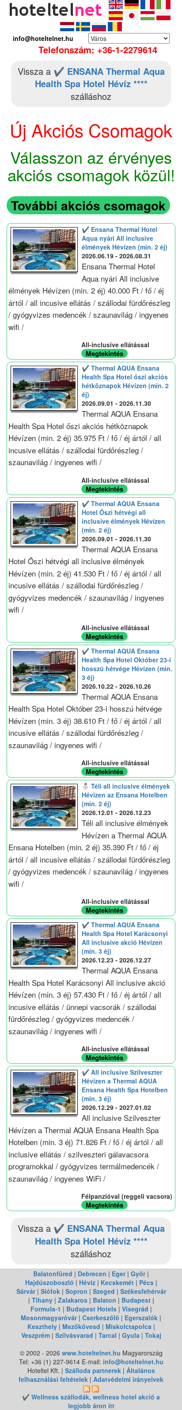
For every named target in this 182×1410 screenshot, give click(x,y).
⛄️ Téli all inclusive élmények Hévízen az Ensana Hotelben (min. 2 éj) (126, 795)
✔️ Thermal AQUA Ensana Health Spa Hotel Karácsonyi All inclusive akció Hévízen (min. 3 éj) (125, 937)
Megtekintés (104, 353)
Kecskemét (117, 1282)
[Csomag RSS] (95, 1388)
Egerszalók (141, 1317)
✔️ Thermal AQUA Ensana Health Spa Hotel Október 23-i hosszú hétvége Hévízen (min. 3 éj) (127, 664)
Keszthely (42, 1326)
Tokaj (153, 1335)
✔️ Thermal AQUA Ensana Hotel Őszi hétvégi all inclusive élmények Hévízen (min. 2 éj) (123, 516)
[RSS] (86, 1388)
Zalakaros (72, 1300)
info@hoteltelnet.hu (133, 1361)
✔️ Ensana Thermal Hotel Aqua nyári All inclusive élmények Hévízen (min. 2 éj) (124, 238)
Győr (138, 1273)
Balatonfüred (52, 1273)
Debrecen (92, 1273)
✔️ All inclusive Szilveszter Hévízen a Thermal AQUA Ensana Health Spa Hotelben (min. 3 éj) (125, 1085)
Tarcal (108, 1335)
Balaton (104, 1300)
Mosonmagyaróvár (49, 1317)
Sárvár (25, 1291)
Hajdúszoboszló (49, 1282)
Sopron (76, 1291)
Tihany (42, 1300)
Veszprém (35, 1335)
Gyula (131, 1335)
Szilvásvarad (74, 1335)
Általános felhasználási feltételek (87, 1375)
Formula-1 (45, 1308)
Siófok (50, 1291)
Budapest (136, 1300)
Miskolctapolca (129, 1326)
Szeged (104, 1291)
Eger (118, 1273)
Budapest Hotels (91, 1308)
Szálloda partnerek (94, 1370)
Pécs (146, 1282)
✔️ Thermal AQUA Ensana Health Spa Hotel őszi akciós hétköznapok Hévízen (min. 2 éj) (125, 381)
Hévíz (87, 1282)
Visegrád (135, 1308)
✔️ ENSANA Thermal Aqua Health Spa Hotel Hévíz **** (100, 77)
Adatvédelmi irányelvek (128, 1379)
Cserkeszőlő (100, 1317)
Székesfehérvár (143, 1291)
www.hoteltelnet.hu (91, 1352)
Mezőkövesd (81, 1326)
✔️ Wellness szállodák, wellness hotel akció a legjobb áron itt (91, 1401)
